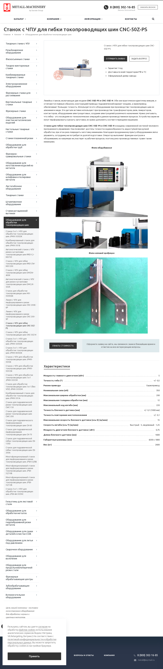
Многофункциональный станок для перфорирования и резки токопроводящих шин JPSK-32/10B (20, 469)
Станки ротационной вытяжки (17, 212)
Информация (93, 19)
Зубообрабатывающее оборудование (17, 587)
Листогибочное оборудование (14, 187)
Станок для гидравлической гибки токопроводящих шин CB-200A (20, 450)
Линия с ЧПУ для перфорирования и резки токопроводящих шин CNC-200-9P (20, 315)
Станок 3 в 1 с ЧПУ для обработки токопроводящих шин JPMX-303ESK (19, 233)
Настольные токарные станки (17, 130)
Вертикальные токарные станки (19, 103)
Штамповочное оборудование (14, 203)
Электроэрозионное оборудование (16, 85)
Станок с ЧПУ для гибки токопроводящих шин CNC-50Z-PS (20, 325)
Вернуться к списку (17, 626)
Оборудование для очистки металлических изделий (18, 120)
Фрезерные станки (16, 111)
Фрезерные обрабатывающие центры (19, 578)
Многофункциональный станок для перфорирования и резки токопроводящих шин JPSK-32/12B (20, 481)
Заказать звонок (147, 7)
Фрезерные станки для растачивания (18, 94)
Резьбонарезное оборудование (14, 51)
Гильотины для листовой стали (19, 502)
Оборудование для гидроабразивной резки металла (18, 522)
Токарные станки (15, 195)
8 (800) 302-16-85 (122, 7)
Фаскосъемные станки (18, 59)
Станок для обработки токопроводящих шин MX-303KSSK (18, 293)
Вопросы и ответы (84, 655)
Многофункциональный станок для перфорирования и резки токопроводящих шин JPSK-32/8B (21, 459)
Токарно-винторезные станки (17, 67)
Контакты (131, 19)
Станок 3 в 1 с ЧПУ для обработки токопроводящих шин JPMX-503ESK (19, 341)
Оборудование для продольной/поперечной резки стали (19, 567)
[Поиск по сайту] (153, 19)
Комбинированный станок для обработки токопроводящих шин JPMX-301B (20, 242)
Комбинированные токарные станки (15, 76)
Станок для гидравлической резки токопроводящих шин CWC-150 (19, 404)
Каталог (19, 19)
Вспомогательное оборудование (15, 596)
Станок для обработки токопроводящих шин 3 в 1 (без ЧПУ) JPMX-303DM (20, 386)
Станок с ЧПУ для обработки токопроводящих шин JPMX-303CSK (19, 368)
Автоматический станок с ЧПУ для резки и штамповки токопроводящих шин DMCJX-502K (20, 283)
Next (93, 68)
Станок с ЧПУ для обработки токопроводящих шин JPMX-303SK (19, 359)
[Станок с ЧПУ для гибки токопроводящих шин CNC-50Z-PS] (73, 68)
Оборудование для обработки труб (16, 146)
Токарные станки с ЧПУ (18, 43)
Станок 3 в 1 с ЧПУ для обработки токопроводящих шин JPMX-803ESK (19, 350)
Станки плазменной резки (19, 138)
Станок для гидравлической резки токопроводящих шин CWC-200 (19, 413)
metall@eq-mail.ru (146, 660)
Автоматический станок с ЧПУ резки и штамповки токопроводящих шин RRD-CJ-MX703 (20, 253)
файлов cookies (27, 630)
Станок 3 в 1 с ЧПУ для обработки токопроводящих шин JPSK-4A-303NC (19, 491)
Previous (53, 68)
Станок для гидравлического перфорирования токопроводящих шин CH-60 (19, 422)
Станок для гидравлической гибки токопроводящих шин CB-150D (20, 441)
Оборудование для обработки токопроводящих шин (17, 222)
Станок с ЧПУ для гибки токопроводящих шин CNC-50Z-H (21, 333)
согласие (43, 626)
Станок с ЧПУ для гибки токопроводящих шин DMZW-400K (20, 272)
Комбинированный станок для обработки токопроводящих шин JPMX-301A (20, 395)
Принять (34, 656)
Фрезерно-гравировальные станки (18, 155)
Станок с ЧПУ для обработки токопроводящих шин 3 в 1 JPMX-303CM (19, 377)
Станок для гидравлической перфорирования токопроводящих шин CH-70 (19, 432)
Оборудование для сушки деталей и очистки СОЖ (19, 532)
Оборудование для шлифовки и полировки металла (18, 177)
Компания (53, 19)
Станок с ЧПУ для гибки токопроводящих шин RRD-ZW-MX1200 (20, 263)
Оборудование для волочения (16, 557)
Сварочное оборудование (19, 549)
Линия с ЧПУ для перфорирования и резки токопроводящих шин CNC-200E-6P (21, 304)
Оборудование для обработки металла (16, 511)
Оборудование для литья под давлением (19, 541)
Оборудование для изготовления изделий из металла (19, 165)
